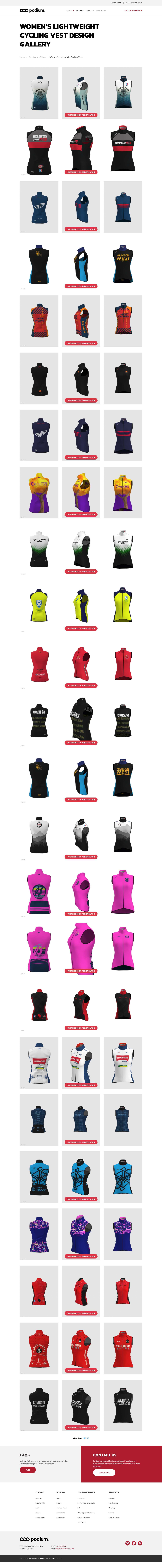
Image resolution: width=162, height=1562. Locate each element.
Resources (90, 10)
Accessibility (40, 1517)
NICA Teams (61, 1513)
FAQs (28, 1470)
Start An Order (62, 1508)
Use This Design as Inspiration (81, 115)
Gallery (42, 57)
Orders (59, 1503)
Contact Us (101, 10)
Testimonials (40, 1503)
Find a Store (116, 3)
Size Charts (81, 1522)
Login (58, 1498)
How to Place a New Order (86, 1503)
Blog (37, 1508)
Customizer (61, 1517)
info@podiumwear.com (65, 1548)
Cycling (32, 57)
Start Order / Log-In (134, 3)
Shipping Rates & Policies (86, 1513)
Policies (38, 1513)
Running (112, 1508)
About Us (79, 10)
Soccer (111, 1513)
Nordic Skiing (113, 1503)
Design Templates (83, 1517)
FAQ (78, 1508)
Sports (69, 10)
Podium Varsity (114, 1517)
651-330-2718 (61, 1546)
